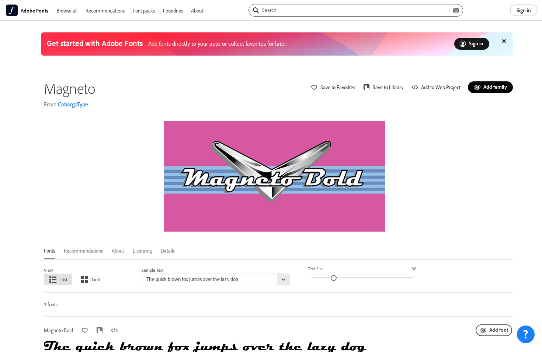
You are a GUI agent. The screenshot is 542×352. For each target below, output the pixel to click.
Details (168, 250)
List (63, 279)
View (48, 270)
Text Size (316, 268)
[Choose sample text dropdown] (283, 279)
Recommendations (105, 10)
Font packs (144, 10)
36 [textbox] (414, 268)
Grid (96, 279)
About (197, 10)
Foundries (173, 10)
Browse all (66, 10)
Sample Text (153, 270)
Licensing (142, 250)
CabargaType (73, 104)
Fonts (49, 250)
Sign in (524, 10)
